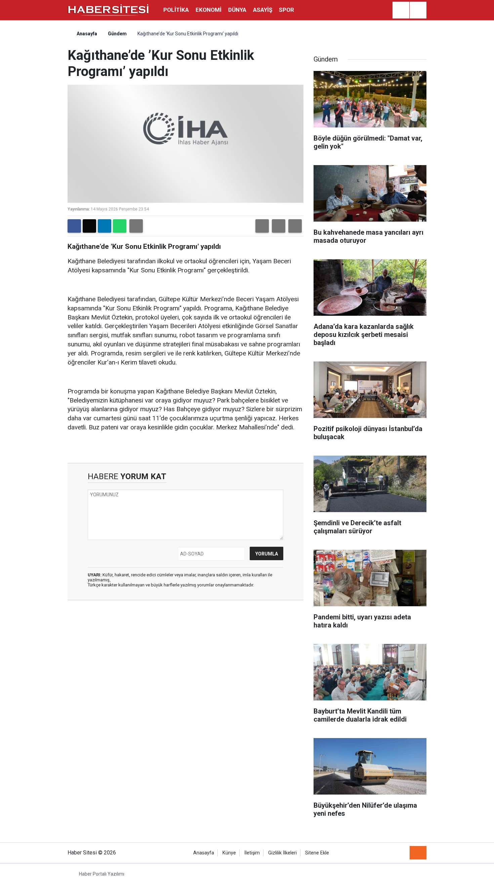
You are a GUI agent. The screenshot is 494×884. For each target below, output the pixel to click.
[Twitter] (89, 226)
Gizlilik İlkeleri (282, 853)
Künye (229, 853)
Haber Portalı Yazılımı (101, 874)
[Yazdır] (136, 226)
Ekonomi (208, 9)
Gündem (117, 33)
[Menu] (418, 10)
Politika (176, 9)
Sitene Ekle (317, 853)
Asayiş (262, 9)
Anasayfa (86, 33)
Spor (286, 9)
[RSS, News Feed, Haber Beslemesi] (418, 852)
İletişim (252, 853)
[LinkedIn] (104, 226)
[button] (262, 226)
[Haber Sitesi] (109, 9)
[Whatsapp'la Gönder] (119, 226)
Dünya (237, 9)
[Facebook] (74, 226)
